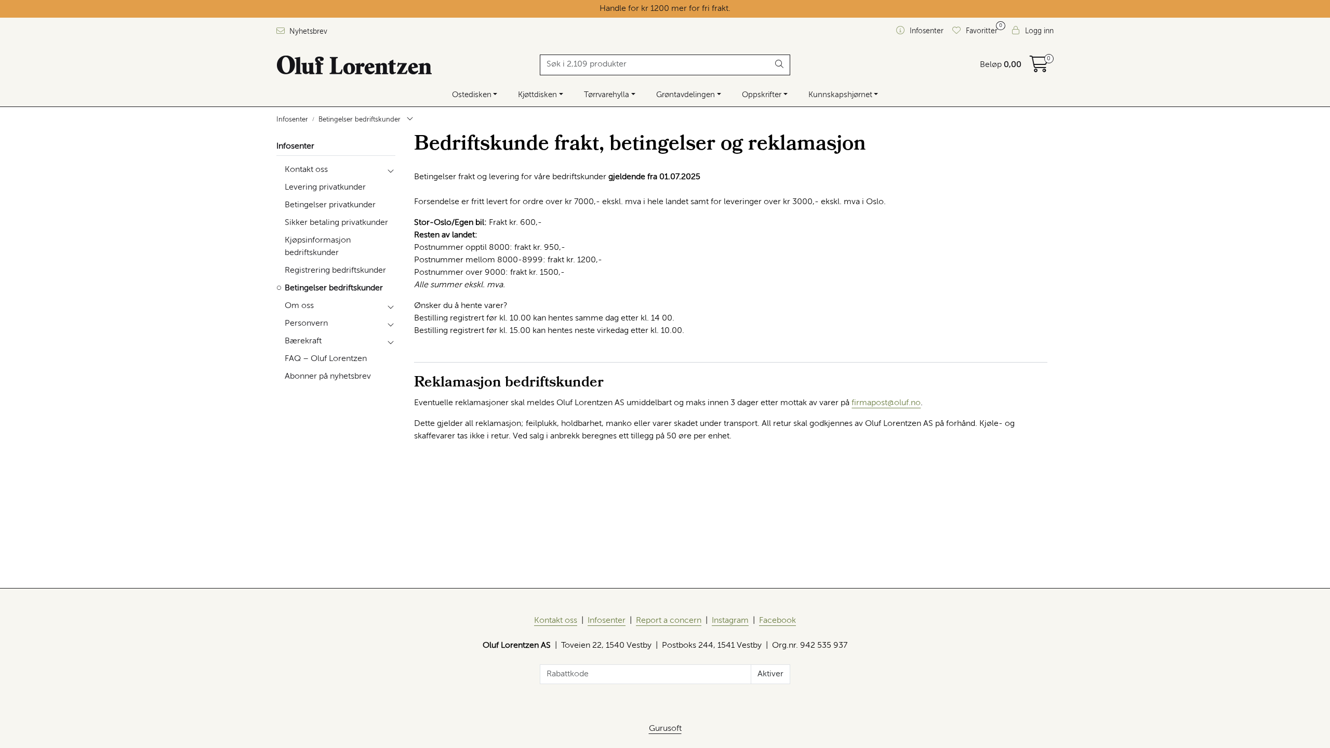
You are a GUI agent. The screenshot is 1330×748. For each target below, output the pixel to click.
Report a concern (668, 621)
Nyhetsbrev (307, 31)
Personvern (306, 323)
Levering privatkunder (325, 187)
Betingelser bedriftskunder (334, 288)
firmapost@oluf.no (886, 403)
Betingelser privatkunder (330, 205)
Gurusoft (665, 729)
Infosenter (295, 146)
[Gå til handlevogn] (1039, 68)
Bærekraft (303, 341)
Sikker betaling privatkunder (336, 223)
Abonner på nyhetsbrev (328, 376)
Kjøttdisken (537, 95)
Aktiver (770, 674)
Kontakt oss (306, 170)
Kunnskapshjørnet (840, 95)
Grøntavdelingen (685, 95)
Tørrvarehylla (606, 95)
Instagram (730, 621)
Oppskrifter (761, 95)
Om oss (299, 306)
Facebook (777, 621)
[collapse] (390, 170)
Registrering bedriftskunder (335, 270)
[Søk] (779, 65)
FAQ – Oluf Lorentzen (326, 359)
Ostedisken (471, 95)
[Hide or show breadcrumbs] (410, 120)
